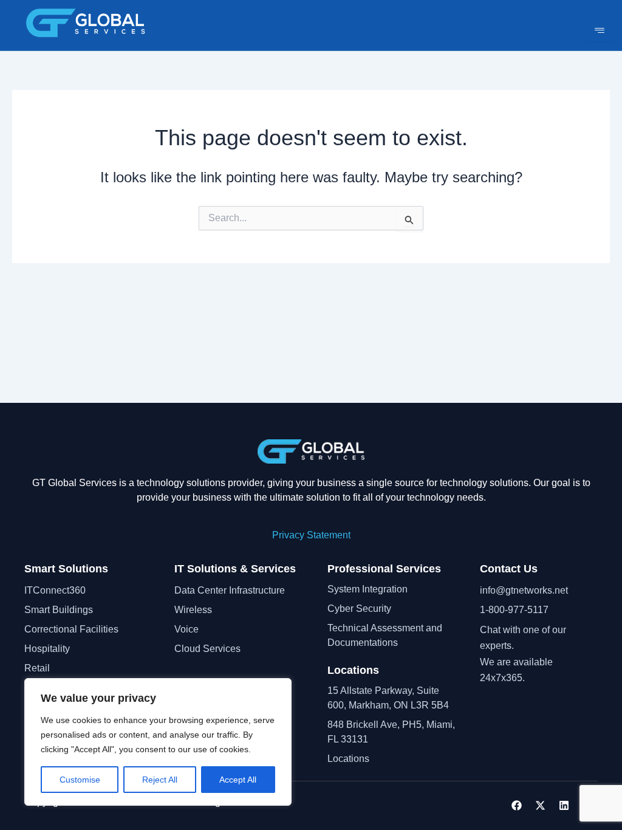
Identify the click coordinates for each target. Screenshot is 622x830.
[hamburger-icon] (599, 31)
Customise (80, 779)
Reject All (159, 779)
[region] (158, 742)
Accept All (237, 779)
